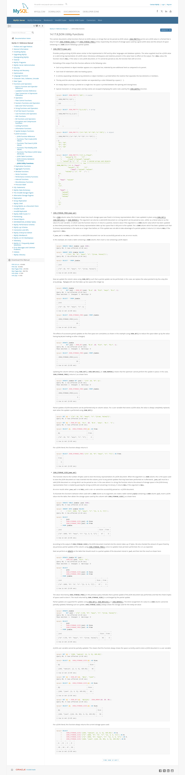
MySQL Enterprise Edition (23, 233)
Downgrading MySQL (21, 57)
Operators (19, 98)
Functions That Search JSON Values (27, 144)
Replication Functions (23, 166)
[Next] (42, 26)
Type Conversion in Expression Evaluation (26, 94)
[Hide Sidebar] (9, 26)
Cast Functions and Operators (26, 114)
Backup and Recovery (21, 70)
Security (17, 68)
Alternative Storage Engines (24, 195)
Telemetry (17, 241)
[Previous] (34, 26)
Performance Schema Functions (26, 177)
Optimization (18, 73)
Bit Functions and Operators (25, 119)
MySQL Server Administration (24, 65)
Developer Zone (91, 11)
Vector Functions (21, 174)
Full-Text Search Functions (24, 111)
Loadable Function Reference (25, 91)
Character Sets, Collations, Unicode (26, 78)
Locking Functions (21, 126)
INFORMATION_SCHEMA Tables (25, 222)
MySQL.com (39, 11)
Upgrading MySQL (20, 54)
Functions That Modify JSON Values (27, 148)
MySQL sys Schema (21, 227)
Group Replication (20, 201)
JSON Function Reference (26, 136)
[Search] (32, 32)
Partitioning (18, 217)
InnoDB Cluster (19, 209)
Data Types (18, 81)
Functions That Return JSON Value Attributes (29, 153)
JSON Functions (20, 134)
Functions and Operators (23, 84)
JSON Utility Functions (25, 163)
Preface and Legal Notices (23, 47)
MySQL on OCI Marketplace (23, 238)
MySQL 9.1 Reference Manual (58, 29)
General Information (21, 49)
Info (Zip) (14, 275)
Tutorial (16, 60)
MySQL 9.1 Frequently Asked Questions (24, 244)
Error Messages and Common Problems (24, 248)
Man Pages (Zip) (17, 271)
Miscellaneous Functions (24, 182)
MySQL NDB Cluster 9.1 (22, 214)
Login (163, 4)
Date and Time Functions (24, 106)
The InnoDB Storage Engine (23, 193)
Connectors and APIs (21, 230)
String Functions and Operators (26, 108)
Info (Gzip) (15, 273)
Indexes (16, 252)
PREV (105, 760)
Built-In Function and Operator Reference (26, 87)
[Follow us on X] (161, 12)
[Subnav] (13, 49)
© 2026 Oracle (31, 770)
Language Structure (21, 76)
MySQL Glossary (19, 255)
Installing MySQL (20, 52)
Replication (18, 198)
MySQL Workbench (20, 235)
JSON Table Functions (24, 156)
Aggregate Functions (22, 169)
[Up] (39, 26)
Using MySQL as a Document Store (26, 206)
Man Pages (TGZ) (17, 269)
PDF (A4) (14, 267)
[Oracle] (21, 770)
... (69, 29)
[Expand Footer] (12, 770)
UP (112, 760)
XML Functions (20, 116)
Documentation (72, 11)
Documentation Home (23, 38)
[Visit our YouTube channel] (170, 12)
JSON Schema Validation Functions (25, 160)
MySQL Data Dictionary (22, 190)
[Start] (37, 26)
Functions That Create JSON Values (27, 140)
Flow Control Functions (23, 100)
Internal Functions (21, 179)
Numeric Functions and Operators (27, 103)
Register (169, 4)
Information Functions (23, 128)
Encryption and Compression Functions (25, 122)
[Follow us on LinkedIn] (165, 12)
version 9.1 (165, 30)
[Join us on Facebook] (157, 12)
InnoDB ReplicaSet (20, 211)
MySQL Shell (18, 203)
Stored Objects (19, 219)
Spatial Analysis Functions (24, 131)
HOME (109, 760)
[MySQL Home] (21, 9)
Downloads (54, 11)
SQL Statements (19, 187)
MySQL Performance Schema (24, 225)
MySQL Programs (20, 62)
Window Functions (22, 172)
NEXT (116, 760)
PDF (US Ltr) (15, 264)
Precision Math (20, 185)
